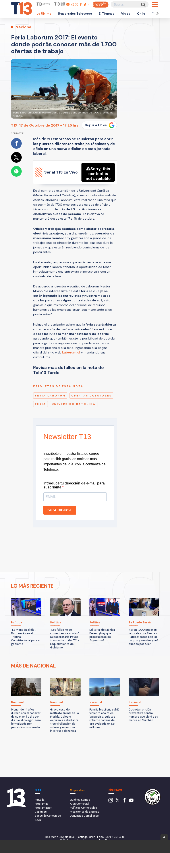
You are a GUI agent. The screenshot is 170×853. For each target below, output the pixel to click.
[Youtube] (131, 801)
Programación (43, 807)
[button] (157, 13)
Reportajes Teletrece (75, 14)
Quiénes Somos (80, 799)
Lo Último (44, 14)
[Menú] (155, 4)
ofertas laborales (91, 395)
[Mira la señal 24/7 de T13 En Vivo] (100, 5)
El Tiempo (106, 14)
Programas (41, 803)
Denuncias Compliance (84, 815)
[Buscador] (143, 4)
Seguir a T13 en (96, 125)
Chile (141, 14)
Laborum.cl (71, 352)
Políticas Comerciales (83, 807)
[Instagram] (110, 801)
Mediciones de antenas (84, 811)
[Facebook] (124, 801)
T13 (14, 125)
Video (125, 14)
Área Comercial (79, 803)
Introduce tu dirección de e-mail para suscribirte (74, 485)
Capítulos (41, 811)
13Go (38, 819)
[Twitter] (117, 801)
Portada (39, 799)
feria (40, 404)
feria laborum (50, 395)
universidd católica (74, 404)
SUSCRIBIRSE (59, 510)
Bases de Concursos (48, 815)
